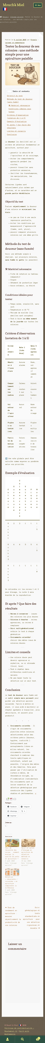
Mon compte (7, 1039)
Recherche (22, 1039)
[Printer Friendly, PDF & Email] (11, 799)
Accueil (6, 17)
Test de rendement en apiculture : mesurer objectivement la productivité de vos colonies (13, 916)
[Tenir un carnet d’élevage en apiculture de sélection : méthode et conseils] (28, 843)
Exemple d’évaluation (17, 121)
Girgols (34, 40)
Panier (34, 1037)
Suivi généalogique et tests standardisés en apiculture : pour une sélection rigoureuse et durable (31, 918)
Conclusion (12, 134)
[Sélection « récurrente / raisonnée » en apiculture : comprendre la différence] (12, 872)
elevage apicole (16, 17)
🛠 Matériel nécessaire (19, 105)
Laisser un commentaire (14, 43)
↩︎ (35, 793)
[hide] (9, 91)
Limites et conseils (16, 131)
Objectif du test (15, 96)
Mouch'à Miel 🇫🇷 (13, 7)
